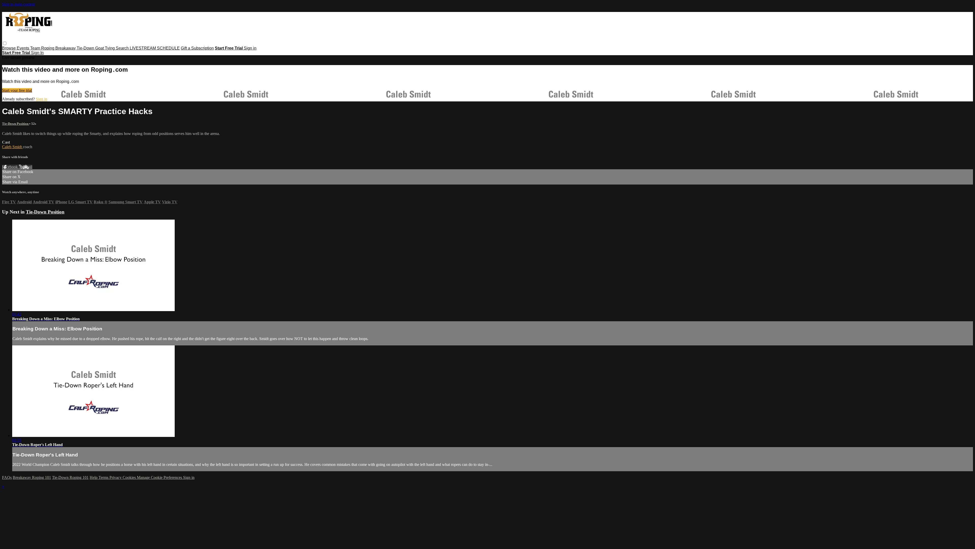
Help (94, 477)
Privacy (116, 477)
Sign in (250, 48)
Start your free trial (17, 90)
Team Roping (42, 48)
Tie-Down (86, 48)
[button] (4, 43)
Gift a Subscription (197, 48)
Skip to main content (18, 4)
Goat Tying (105, 48)
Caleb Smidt (12, 147)
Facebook (10, 167)
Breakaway (66, 48)
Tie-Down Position (15, 124)
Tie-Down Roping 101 (70, 477)
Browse (9, 48)
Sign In (37, 53)
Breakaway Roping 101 (32, 477)
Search (123, 48)
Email (27, 167)
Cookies (130, 477)
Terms (104, 477)
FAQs (7, 477)
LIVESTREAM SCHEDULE (155, 48)
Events (23, 48)
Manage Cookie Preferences (160, 477)
